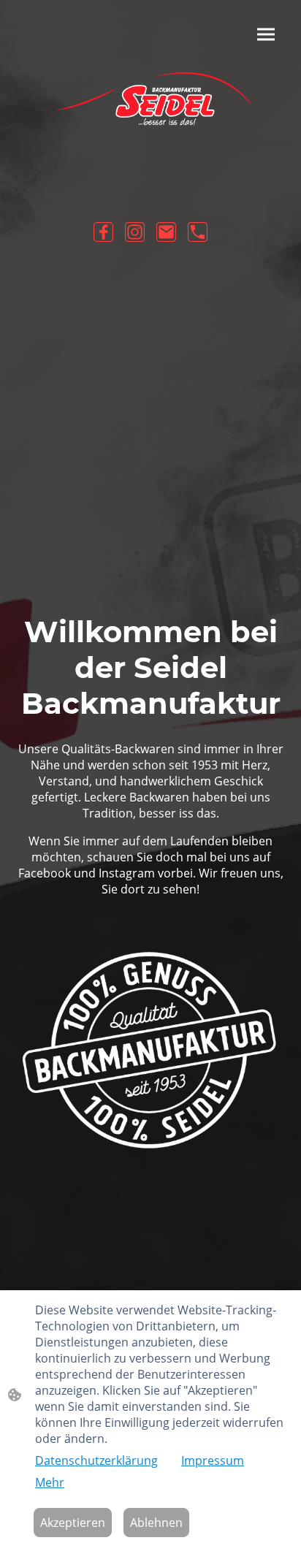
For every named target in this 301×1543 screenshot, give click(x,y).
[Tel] (197, 232)
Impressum (212, 1460)
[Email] (166, 232)
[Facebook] (103, 232)
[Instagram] (135, 232)
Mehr (49, 1482)
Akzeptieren (72, 1523)
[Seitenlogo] (151, 107)
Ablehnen (156, 1523)
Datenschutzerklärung (96, 1460)
